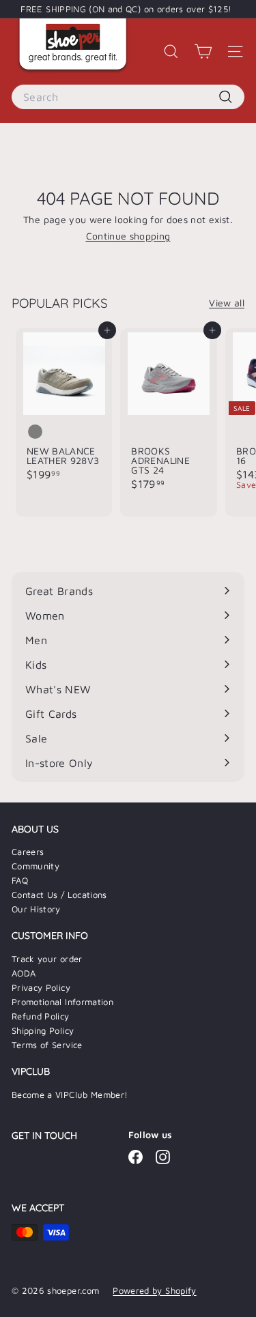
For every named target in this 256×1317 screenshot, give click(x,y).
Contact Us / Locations (59, 894)
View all (226, 303)
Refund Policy (41, 1016)
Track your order (47, 958)
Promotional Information (62, 1001)
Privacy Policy (41, 987)
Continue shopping (128, 236)
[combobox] (128, 97)
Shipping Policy (43, 1030)
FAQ (20, 880)
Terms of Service (47, 1044)
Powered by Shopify (154, 1290)
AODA (23, 973)
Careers (28, 851)
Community (35, 865)
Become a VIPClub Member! (70, 1094)
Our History (36, 908)
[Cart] (203, 51)
